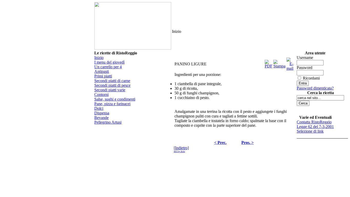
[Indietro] (181, 148)
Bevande (101, 117)
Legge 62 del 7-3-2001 (315, 126)
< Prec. (220, 142)
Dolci (98, 108)
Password (304, 67)
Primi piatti (103, 76)
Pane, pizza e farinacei (112, 104)
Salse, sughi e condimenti (114, 99)
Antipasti (101, 71)
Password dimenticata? (315, 88)
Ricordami (311, 78)
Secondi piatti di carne (112, 80)
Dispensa (101, 113)
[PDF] (268, 63)
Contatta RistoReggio (314, 122)
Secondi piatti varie (109, 90)
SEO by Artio (179, 151)
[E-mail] (289, 63)
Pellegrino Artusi (107, 122)
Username (305, 57)
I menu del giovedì (109, 62)
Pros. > (247, 142)
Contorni (101, 94)
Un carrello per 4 (108, 67)
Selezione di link (310, 131)
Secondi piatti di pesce (112, 85)
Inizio (99, 57)
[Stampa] (279, 63)
